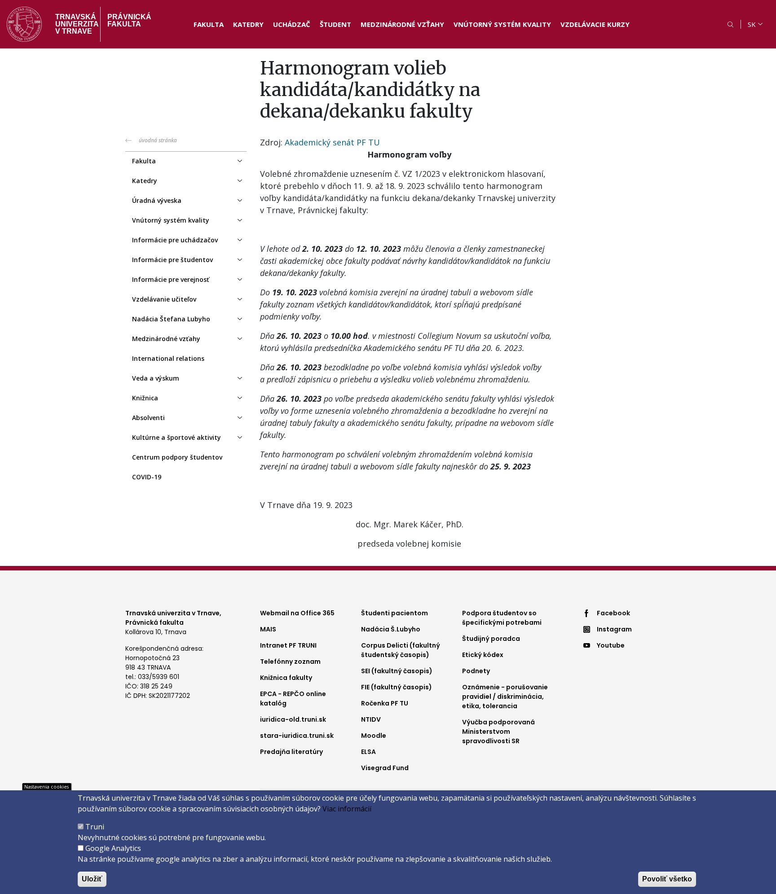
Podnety (476, 670)
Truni (94, 827)
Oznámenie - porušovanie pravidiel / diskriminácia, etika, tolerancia (505, 696)
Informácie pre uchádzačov (175, 240)
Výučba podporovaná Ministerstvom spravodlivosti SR (498, 731)
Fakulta (209, 24)
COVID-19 (146, 477)
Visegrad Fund (385, 767)
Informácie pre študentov (172, 259)
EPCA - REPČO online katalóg (293, 698)
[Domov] (24, 24)
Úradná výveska (156, 200)
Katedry (248, 24)
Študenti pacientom (394, 613)
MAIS (268, 629)
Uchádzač (291, 24)
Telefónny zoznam (290, 661)
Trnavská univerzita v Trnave (74, 24)
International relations (168, 358)
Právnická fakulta (129, 20)
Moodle (373, 735)
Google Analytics (113, 848)
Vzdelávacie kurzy (595, 24)
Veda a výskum (155, 378)
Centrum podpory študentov (177, 457)
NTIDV (371, 719)
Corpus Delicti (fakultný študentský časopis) (400, 650)
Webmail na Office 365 (297, 613)
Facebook (613, 613)
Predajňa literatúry (291, 751)
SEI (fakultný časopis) (396, 670)
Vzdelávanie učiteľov (164, 299)
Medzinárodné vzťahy (402, 24)
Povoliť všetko (667, 879)
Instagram (614, 629)
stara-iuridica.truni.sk (297, 735)
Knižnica (145, 398)
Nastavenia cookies (46, 786)
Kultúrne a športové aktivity (176, 437)
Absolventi (148, 417)
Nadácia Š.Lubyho (390, 629)
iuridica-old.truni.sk (293, 719)
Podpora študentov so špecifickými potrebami (502, 618)
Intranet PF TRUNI (288, 645)
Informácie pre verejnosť (170, 279)
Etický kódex (482, 654)
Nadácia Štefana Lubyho (171, 319)
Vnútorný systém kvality (502, 24)
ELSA (368, 751)
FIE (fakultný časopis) (396, 687)
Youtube (611, 645)
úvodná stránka (158, 140)
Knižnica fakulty (286, 677)
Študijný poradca (491, 638)
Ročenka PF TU (384, 703)
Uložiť (92, 879)
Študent (335, 24)
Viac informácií (346, 809)
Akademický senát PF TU (332, 142)
